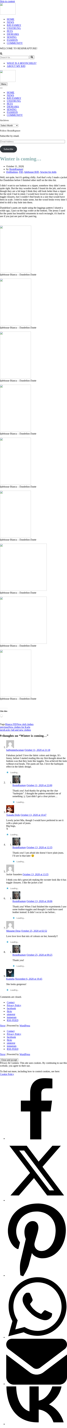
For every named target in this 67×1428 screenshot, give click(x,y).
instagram (11, 1017)
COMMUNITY (15, 43)
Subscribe (8, 149)
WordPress (24, 1025)
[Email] (36, 1384)
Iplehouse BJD (31, 172)
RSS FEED (12, 1020)
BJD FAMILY (14, 25)
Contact (10, 1002)
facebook (11, 1008)
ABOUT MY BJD (16, 66)
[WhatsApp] (36, 1337)
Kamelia (10, 979)
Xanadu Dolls (13, 815)
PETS (10, 31)
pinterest (11, 1014)
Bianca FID (11, 724)
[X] (36, 1200)
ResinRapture (16, 169)
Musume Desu (13, 931)
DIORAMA (13, 34)
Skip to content (7, 1)
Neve (2, 1025)
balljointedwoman (15, 750)
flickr (9, 1011)
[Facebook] (36, 1138)
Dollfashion (12, 172)
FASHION (12, 40)
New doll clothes (25, 724)
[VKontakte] (36, 1424)
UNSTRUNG (14, 28)
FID (21, 172)
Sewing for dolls (48, 172)
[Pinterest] (36, 1275)
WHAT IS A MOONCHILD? (21, 63)
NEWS (10, 22)
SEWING (12, 37)
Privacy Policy (14, 1005)
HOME (10, 19)
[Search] (1, 54)
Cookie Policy (7, 1074)
